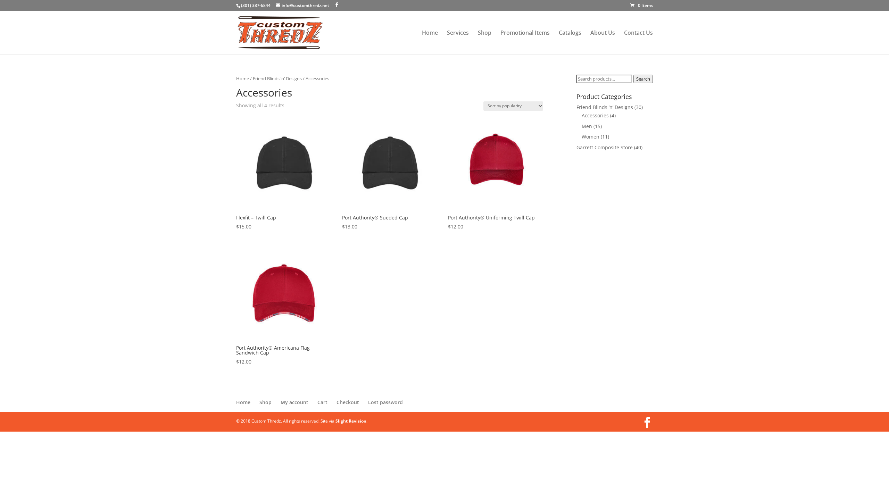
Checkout (348, 402)
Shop (484, 33)
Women (590, 136)
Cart (322, 402)
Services (458, 33)
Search (643, 79)
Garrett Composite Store (604, 147)
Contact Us (638, 33)
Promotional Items (525, 33)
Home (430, 33)
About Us (602, 33)
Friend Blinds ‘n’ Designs (277, 78)
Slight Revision (350, 421)
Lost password (385, 402)
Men (587, 126)
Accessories (595, 115)
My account (294, 402)
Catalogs (570, 33)
